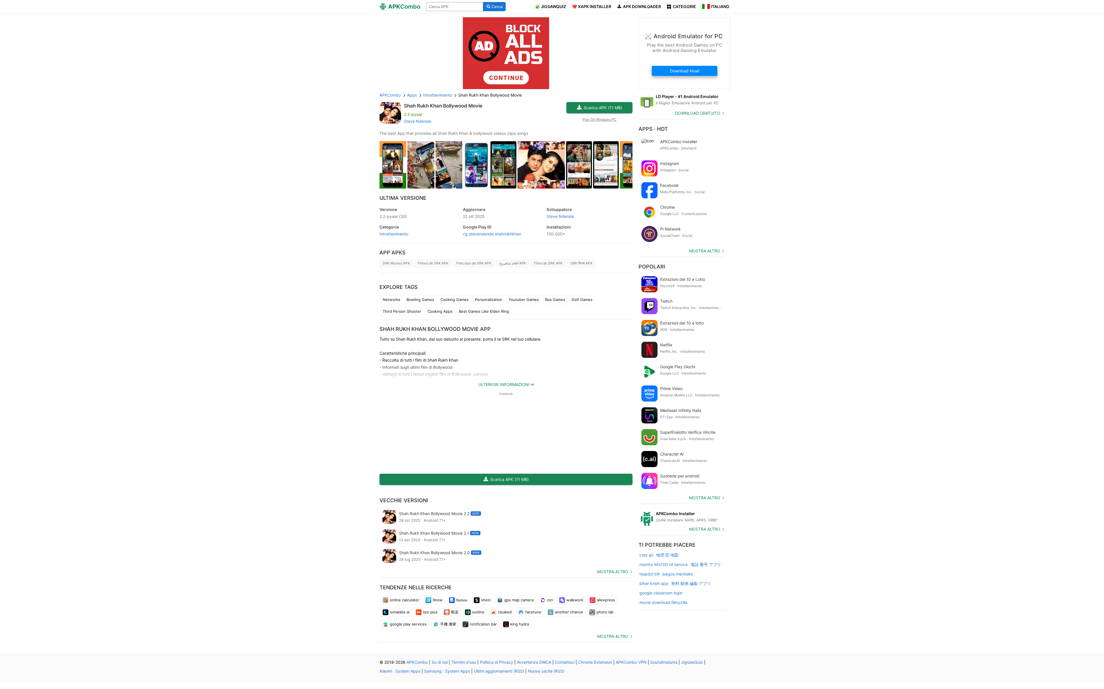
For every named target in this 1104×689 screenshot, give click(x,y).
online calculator (404, 600)
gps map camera (519, 600)
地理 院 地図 (667, 554)
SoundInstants (663, 662)
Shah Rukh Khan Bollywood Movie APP (435, 329)
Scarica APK (603, 107)
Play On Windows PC (599, 119)
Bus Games (555, 299)
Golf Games (582, 299)
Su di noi (440, 662)
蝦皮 (455, 612)
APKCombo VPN (631, 662)
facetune (533, 612)
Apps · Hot (653, 129)
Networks (391, 299)
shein (486, 600)
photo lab (605, 612)
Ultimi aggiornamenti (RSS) (499, 671)
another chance (569, 612)
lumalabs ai (399, 612)
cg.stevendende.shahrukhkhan (492, 233)
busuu (461, 600)
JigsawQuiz (692, 662)
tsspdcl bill (649, 573)
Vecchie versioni (403, 500)
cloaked (505, 612)
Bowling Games (420, 299)
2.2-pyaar (393, 216)
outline (478, 612)
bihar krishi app (653, 583)
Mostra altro (612, 571)
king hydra (519, 624)
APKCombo (390, 95)
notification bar (483, 624)
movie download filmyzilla (663, 602)
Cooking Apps (440, 311)
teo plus (430, 612)
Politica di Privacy (496, 662)
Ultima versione (402, 198)
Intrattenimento (393, 233)
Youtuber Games (524, 299)
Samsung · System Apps (447, 671)
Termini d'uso (463, 662)
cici (550, 600)
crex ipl (646, 554)
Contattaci (564, 662)
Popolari (652, 267)
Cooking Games (454, 299)
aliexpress (606, 600)
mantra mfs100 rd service (663, 564)
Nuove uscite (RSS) (546, 671)
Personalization (488, 299)
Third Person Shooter (402, 311)
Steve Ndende (417, 121)
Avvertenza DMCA (534, 662)
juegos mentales (677, 573)
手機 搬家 (448, 624)
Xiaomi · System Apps (399, 671)
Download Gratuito (697, 113)
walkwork (574, 600)
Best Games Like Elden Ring (484, 311)
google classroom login (661, 592)
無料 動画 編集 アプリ (691, 583)
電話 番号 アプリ (706, 564)
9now (438, 600)
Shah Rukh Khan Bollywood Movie (443, 106)
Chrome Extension (595, 662)
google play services (408, 624)
